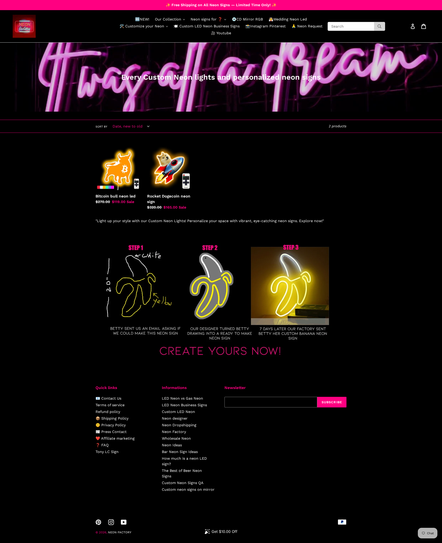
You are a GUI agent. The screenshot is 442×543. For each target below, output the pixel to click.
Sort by (101, 126)
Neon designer (175, 418)
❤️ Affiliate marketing (115, 438)
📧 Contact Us (108, 398)
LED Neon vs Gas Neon (182, 398)
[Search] (379, 26)
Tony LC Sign (107, 452)
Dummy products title (39, 4)
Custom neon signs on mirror (188, 489)
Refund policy (108, 411)
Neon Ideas (172, 445)
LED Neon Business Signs (184, 405)
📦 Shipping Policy (112, 418)
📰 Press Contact (111, 432)
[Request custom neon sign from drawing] (221, 359)
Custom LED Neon (178, 411)
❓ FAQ (102, 445)
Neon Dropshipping (179, 425)
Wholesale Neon (176, 438)
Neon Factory (174, 432)
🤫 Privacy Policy (111, 425)
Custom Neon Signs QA (183, 483)
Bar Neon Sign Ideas (180, 452)
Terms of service (110, 405)
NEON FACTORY (119, 532)
